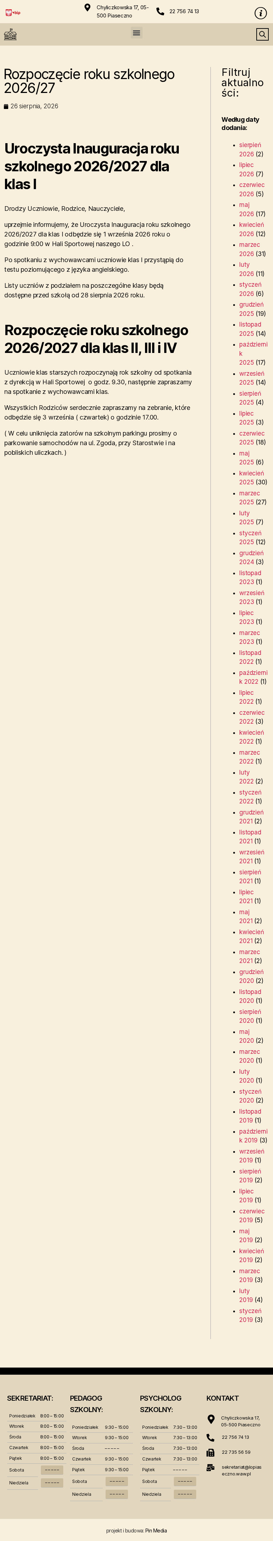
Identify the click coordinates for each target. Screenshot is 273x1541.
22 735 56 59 (236, 1452)
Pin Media (156, 1530)
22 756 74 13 (184, 11)
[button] (137, 32)
